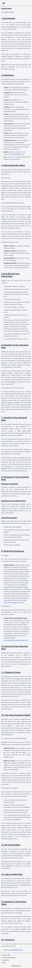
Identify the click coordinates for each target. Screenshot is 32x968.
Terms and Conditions (9, 957)
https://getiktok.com (17, 154)
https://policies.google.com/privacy (14, 602)
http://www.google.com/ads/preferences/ (16, 640)
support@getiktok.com (16, 950)
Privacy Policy (6, 955)
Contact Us (6, 960)
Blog (4, 963)
